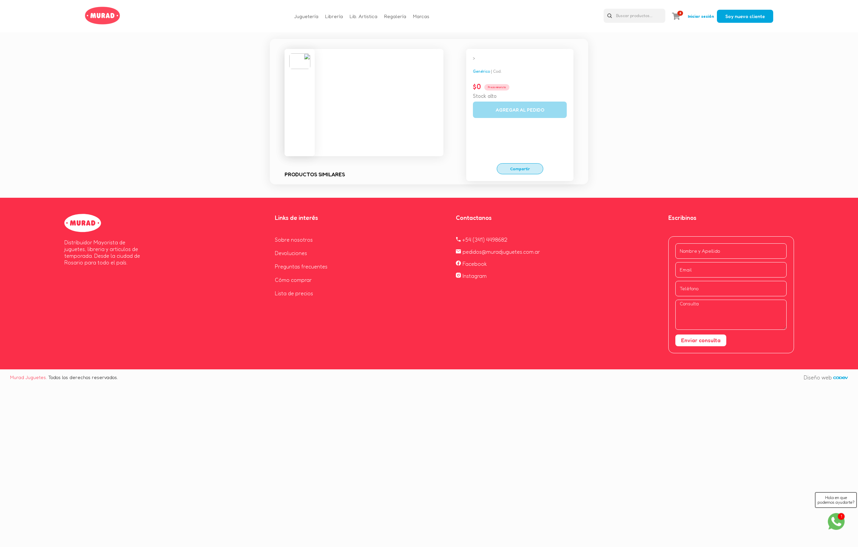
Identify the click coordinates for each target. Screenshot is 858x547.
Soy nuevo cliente (745, 16)
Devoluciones (291, 253)
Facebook (474, 263)
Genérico (481, 71)
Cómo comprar (293, 280)
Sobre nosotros (294, 239)
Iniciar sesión (701, 16)
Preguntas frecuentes (301, 266)
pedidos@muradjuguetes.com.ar (500, 251)
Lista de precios (294, 293)
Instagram (474, 275)
